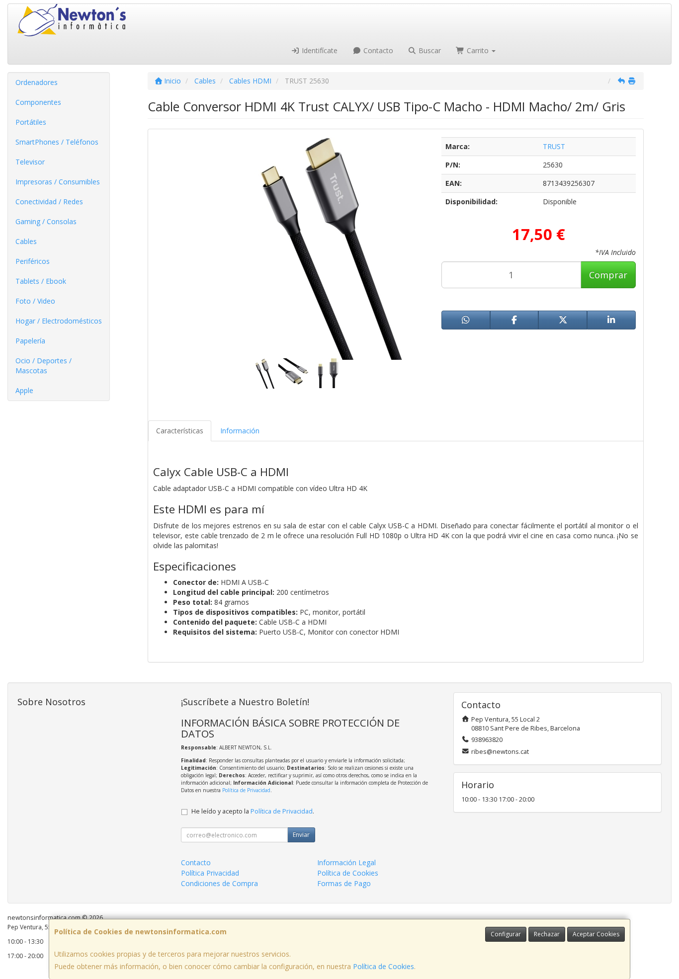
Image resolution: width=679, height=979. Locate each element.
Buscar (429, 50)
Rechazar (547, 934)
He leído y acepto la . (252, 811)
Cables (26, 241)
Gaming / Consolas (46, 221)
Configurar (506, 934)
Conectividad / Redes (49, 201)
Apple (24, 390)
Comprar (608, 275)
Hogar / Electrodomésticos (58, 321)
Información (239, 430)
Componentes (38, 102)
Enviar (301, 834)
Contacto (377, 50)
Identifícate (319, 50)
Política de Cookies (383, 966)
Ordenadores (36, 82)
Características (179, 430)
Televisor (30, 161)
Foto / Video (35, 301)
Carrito (478, 50)
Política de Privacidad (246, 790)
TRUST (554, 146)
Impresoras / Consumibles (57, 181)
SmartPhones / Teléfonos (56, 142)
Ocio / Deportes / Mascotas (43, 365)
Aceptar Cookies (596, 934)
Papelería (30, 340)
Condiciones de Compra (219, 883)
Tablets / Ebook (40, 281)
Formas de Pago (344, 883)
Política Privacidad (210, 873)
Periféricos (32, 261)
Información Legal (346, 862)
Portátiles (30, 122)
